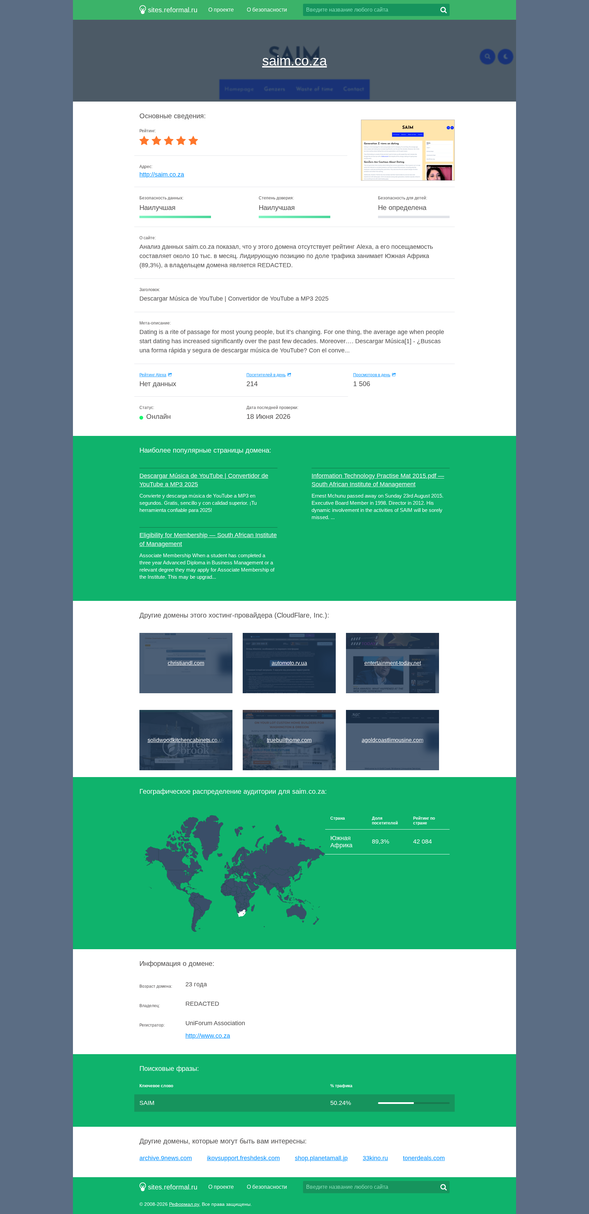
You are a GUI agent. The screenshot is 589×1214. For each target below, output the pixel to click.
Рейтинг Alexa (152, 375)
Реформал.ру (184, 1204)
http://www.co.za (207, 1035)
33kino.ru (375, 1158)
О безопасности (267, 10)
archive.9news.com (165, 1158)
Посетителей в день (266, 375)
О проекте (221, 10)
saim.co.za (294, 60)
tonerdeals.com (424, 1158)
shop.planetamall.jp (321, 1158)
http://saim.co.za (161, 174)
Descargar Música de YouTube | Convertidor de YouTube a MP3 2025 (203, 480)
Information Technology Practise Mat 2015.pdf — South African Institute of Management (378, 480)
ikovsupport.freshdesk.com (243, 1158)
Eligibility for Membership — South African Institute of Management (208, 539)
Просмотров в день (371, 375)
